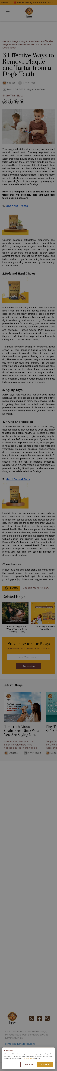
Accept (45, 1064)
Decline (28, 1064)
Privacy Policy (29, 1058)
